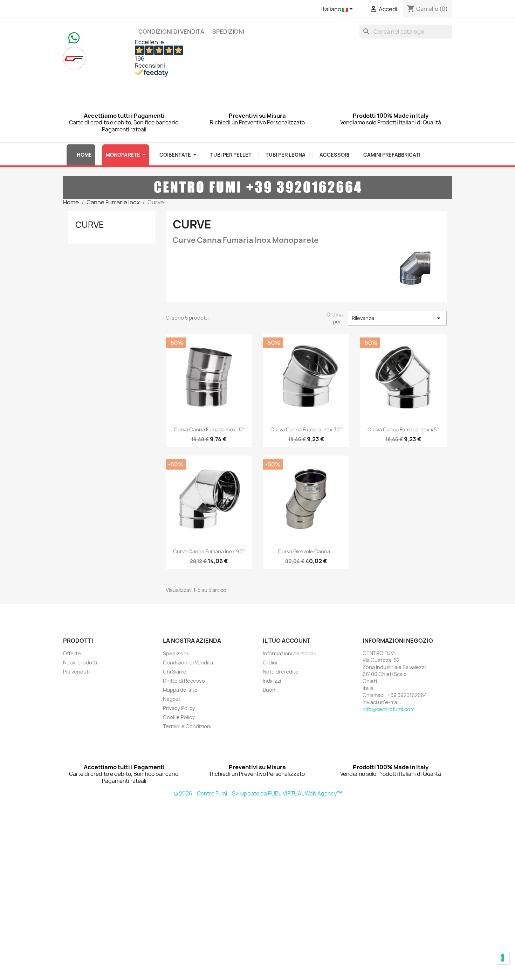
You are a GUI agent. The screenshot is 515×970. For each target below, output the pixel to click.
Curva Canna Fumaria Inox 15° (209, 429)
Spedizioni (228, 31)
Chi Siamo (174, 671)
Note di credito (280, 671)
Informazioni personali (289, 653)
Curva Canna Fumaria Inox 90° (209, 551)
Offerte (72, 653)
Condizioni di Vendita (171, 31)
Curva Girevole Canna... (306, 551)
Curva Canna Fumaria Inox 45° (403, 429)
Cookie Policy (179, 717)
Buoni (269, 689)
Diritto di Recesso (184, 680)
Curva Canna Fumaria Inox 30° (306, 429)
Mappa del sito (180, 689)
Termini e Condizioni (187, 726)
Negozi (171, 699)
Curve (89, 225)
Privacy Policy (179, 708)
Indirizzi (272, 680)
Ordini (270, 662)
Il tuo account (286, 640)
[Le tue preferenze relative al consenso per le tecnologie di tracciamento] (502, 957)
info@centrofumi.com (388, 709)
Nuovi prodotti (80, 662)
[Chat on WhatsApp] (74, 37)
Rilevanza (397, 318)
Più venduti (76, 671)
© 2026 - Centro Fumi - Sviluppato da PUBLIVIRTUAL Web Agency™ (257, 793)
